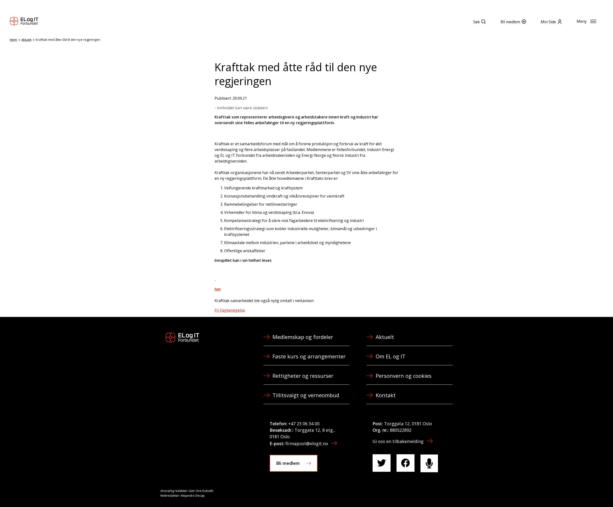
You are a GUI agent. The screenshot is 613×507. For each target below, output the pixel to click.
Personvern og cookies (403, 375)
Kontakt (386, 395)
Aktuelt (26, 39)
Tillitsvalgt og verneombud (305, 395)
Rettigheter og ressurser (302, 375)
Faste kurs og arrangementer (309, 356)
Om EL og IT (390, 356)
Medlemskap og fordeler (302, 336)
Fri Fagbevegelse (230, 310)
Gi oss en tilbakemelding (398, 441)
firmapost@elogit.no (306, 443)
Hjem (13, 39)
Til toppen (582, 492)
